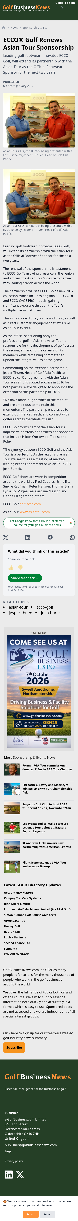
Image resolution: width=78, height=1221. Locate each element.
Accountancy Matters (18, 892)
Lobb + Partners (15, 937)
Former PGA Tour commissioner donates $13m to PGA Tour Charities (47, 767)
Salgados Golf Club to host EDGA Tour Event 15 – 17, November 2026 (46, 806)
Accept (30, 1214)
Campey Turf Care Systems (22, 898)
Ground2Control (15, 920)
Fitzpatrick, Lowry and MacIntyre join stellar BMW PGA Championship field (47, 789)
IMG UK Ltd (12, 932)
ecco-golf (44, 607)
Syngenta (10, 948)
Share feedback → (25, 578)
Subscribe (14, 1047)
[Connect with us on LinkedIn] (9, 1174)
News (14, 27)
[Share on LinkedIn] (27, 537)
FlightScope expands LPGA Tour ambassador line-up (44, 864)
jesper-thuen (20, 612)
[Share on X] (5, 537)
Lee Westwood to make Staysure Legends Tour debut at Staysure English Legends (45, 827)
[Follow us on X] (20, 1174)
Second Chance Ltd (17, 943)
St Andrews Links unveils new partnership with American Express (46, 845)
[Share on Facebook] (50, 537)
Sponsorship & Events (35, 27)
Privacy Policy (15, 590)
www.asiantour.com (35, 512)
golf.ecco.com (30, 504)
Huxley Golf (12, 926)
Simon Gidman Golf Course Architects (30, 915)
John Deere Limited (17, 904)
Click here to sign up (18, 1033)
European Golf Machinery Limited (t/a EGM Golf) (37, 909)
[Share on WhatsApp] (72, 537)
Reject (47, 1214)
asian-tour (18, 607)
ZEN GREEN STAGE (16, 954)
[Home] (4, 28)
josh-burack (52, 612)
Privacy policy (14, 1161)
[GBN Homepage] (26, 8)
